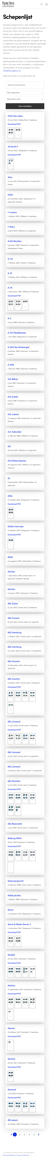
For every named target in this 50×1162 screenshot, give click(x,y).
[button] (46, 4)
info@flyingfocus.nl (12, 70)
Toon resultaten (25, 106)
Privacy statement (23, 1155)
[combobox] (25, 92)
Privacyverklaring (9, 1155)
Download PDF (14, 124)
